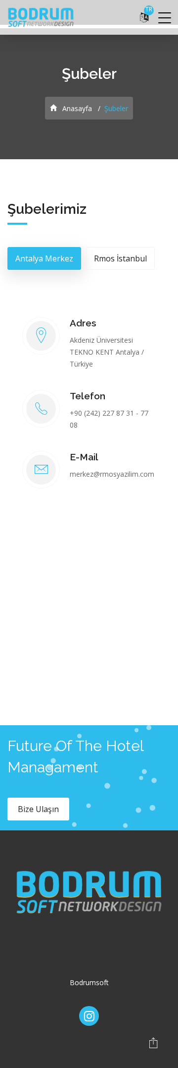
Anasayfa (76, 108)
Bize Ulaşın (38, 809)
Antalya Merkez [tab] (44, 258)
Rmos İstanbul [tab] (120, 258)
